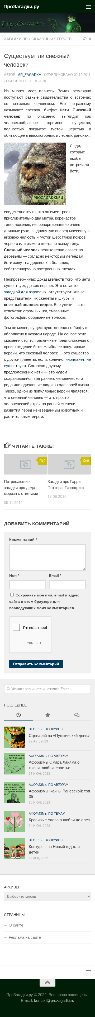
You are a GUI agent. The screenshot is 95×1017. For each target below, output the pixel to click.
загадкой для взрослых (25, 292)
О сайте (16, 925)
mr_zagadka (29, 75)
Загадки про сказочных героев (38, 39)
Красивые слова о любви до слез (59, 820)
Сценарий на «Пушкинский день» (59, 735)
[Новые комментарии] (76, 715)
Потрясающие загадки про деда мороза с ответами (21, 487)
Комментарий (23, 539)
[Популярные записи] (47, 715)
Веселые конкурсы (46, 729)
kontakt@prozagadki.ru (54, 1000)
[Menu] (88, 6)
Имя (14, 575)
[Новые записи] (18, 715)
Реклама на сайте (25, 937)
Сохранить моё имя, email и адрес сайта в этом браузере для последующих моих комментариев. (44, 601)
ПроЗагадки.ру (21, 6)
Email (55, 575)
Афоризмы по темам (47, 813)
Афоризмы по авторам (48, 756)
